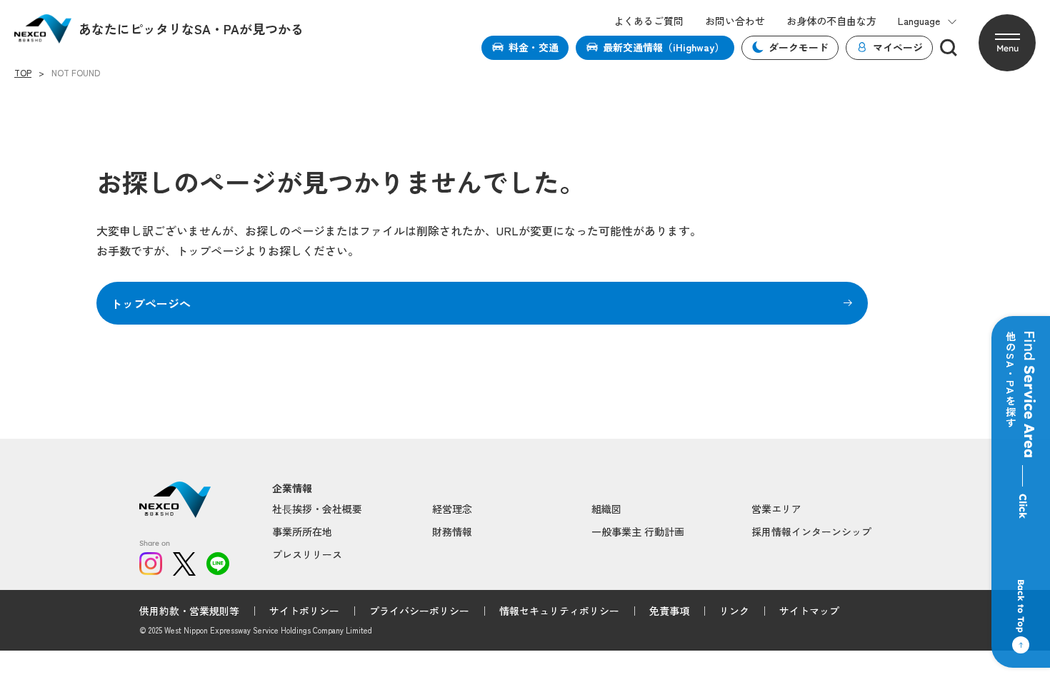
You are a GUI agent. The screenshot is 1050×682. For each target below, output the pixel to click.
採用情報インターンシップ (811, 531)
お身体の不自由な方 (831, 21)
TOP (22, 72)
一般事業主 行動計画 (637, 531)
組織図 (606, 509)
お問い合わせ (735, 21)
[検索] (948, 48)
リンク (734, 611)
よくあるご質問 (649, 21)
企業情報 (292, 488)
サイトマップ (809, 611)
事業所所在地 (302, 531)
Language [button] (919, 21)
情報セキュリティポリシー (559, 611)
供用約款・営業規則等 (189, 611)
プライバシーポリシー (419, 611)
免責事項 (669, 611)
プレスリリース (307, 554)
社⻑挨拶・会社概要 (317, 509)
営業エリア (776, 509)
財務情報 (452, 531)
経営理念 (452, 509)
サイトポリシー (304, 611)
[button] (1007, 42)
